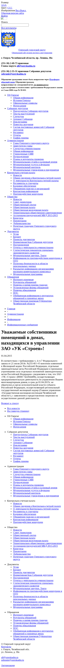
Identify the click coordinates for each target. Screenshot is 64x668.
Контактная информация (25, 191)
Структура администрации (26, 148)
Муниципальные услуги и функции (31, 164)
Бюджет (17, 236)
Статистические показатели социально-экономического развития (33, 251)
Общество (12, 196)
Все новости (13, 408)
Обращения (13, 277)
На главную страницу (18, 411)
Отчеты (17, 135)
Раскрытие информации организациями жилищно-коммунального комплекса (33, 270)
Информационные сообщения (22, 324)
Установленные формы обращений (31, 287)
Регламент (18, 132)
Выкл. (23, 10)
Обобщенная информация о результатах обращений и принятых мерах (33, 297)
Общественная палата (24, 207)
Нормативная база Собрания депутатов (33, 242)
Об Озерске (13, 95)
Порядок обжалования (24, 290)
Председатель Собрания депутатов (30, 111)
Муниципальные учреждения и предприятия (36, 170)
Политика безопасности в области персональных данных (30, 264)
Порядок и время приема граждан (30, 285)
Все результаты (9, 28)
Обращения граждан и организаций (31, 188)
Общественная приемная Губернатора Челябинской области (32, 302)
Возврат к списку (10, 403)
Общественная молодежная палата (30, 210)
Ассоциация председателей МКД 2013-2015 (35, 215)
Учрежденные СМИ (23, 154)
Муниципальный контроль (26, 167)
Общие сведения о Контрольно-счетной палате (37, 178)
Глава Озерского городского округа (31, 143)
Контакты (6, 646)
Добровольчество (22, 223)
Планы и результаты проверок (28, 159)
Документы (13, 231)
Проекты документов (24, 239)
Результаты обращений (24, 282)
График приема (21, 138)
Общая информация (23, 97)
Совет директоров (22, 202)
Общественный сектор (24, 204)
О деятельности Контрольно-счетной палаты (36, 180)
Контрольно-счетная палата (21, 172)
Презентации (19, 220)
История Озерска (22, 100)
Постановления (21, 245)
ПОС (15, 293)
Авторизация (8, 665)
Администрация (15, 140)
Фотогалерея (19, 105)
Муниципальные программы (28, 274)
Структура (18, 116)
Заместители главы (22, 146)
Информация (13, 319)
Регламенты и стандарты (25, 183)
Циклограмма (20, 121)
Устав (16, 234)
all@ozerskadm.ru (26, 66)
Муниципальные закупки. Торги (29, 255)
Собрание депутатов (17, 108)
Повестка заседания (23, 124)
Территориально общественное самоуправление (37, 212)
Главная (11, 308)
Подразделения (21, 156)
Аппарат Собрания (22, 119)
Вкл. (17, 10)
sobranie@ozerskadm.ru (13, 74)
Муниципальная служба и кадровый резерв (35, 162)
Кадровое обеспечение (24, 186)
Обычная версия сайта (12, 13)
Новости (17, 175)
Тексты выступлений (24, 113)
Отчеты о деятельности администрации (33, 247)
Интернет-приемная (23, 279)
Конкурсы (18, 218)
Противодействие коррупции (28, 194)
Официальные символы (25, 103)
